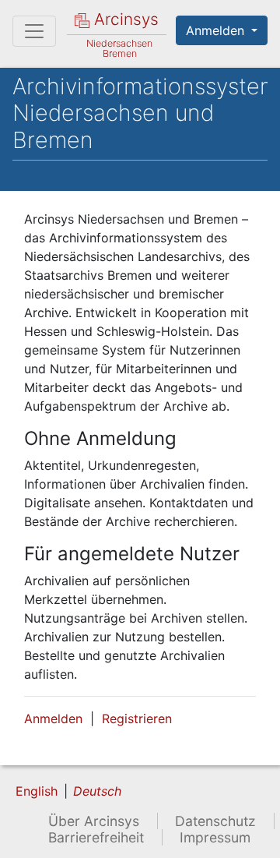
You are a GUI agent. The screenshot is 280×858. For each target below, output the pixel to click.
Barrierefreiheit (96, 837)
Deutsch (97, 791)
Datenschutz (215, 821)
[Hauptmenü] (34, 31)
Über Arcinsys (93, 821)
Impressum (215, 837)
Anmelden (217, 30)
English (37, 791)
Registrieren (137, 718)
